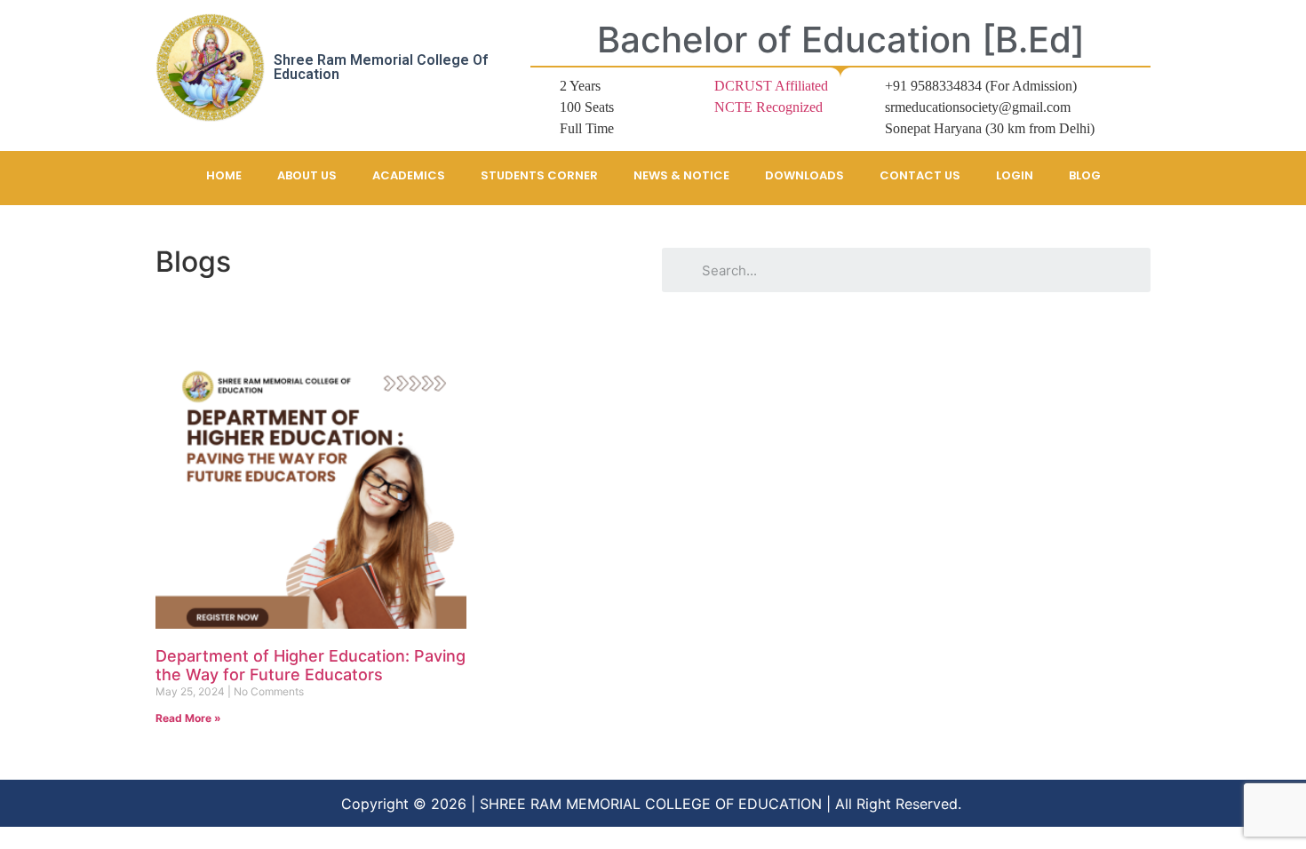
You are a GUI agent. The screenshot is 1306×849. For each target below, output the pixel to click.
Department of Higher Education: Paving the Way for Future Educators (310, 666)
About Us (307, 175)
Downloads (804, 175)
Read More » (188, 718)
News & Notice (681, 175)
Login (1014, 175)
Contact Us (920, 175)
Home (224, 175)
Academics (408, 175)
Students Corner (539, 175)
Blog (1085, 175)
